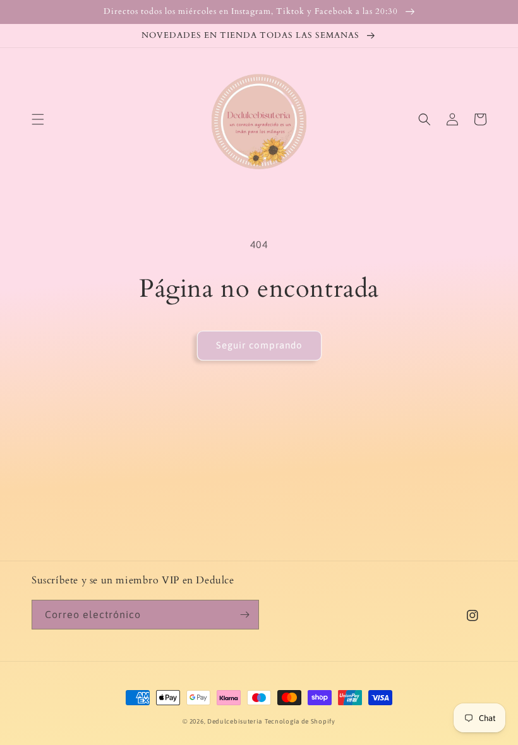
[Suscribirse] (244, 614)
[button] (38, 119)
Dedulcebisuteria (234, 721)
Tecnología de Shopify (300, 721)
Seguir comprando (259, 345)
